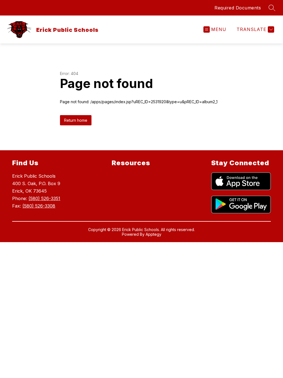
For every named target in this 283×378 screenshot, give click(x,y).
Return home (75, 120)
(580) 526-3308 (38, 206)
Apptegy (153, 234)
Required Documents (237, 8)
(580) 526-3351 (44, 198)
